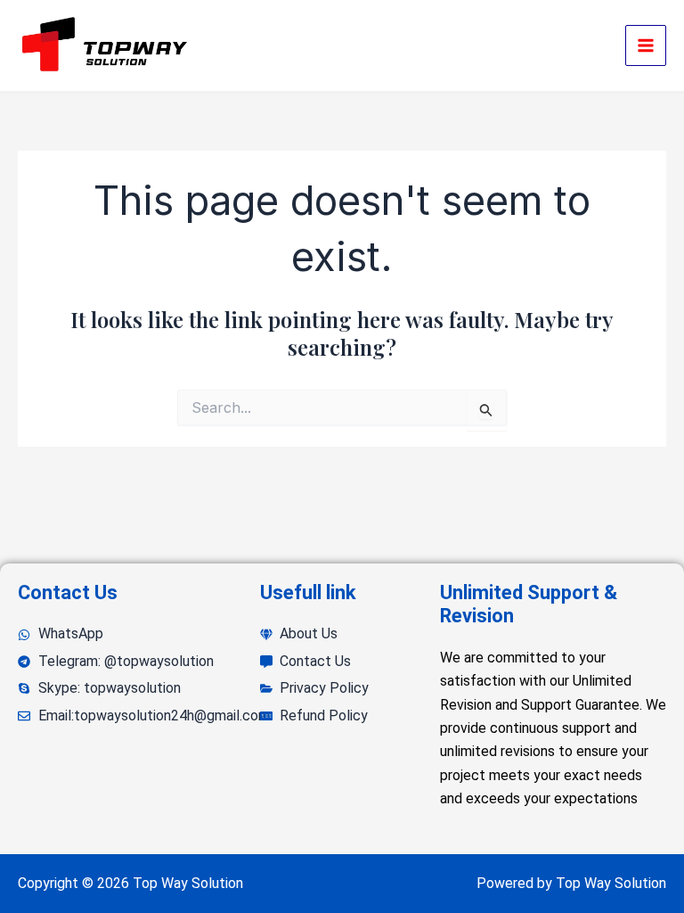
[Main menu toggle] (645, 45)
